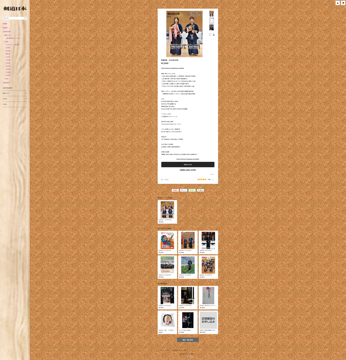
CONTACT (6, 82)
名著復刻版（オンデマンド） (13, 38)
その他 (6, 79)
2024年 (8, 66)
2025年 (8, 69)
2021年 (8, 57)
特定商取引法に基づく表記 (179, 350)
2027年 (8, 75)
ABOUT (5, 27)
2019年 (8, 48)
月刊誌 (6, 41)
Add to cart (188, 164)
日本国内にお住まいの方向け (188, 170)
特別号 (8, 54)
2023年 (8, 63)
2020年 (8, 51)
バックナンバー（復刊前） (13, 44)
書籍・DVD (7, 35)
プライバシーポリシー (164, 350)
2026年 (8, 72)
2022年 (8, 60)
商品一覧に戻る (188, 340)
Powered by (186, 356)
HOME (5, 24)
